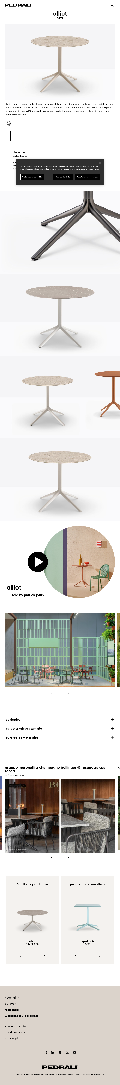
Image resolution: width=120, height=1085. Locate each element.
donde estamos (15, 1032)
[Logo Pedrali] (18, 5)
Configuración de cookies (32, 177)
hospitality (12, 997)
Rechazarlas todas (63, 177)
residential (12, 1010)
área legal (11, 1038)
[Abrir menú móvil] (102, 5)
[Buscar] (112, 5)
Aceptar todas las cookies (87, 177)
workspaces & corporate (21, 1016)
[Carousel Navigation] (60, 694)
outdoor (10, 1003)
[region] (60, 172)
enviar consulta (15, 1026)
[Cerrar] (100, 163)
